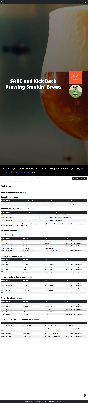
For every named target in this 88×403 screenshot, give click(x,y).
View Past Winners (80, 178)
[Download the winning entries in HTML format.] (20, 230)
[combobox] (51, 397)
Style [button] (51, 200)
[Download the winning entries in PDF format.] (18, 230)
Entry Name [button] (30, 200)
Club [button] (71, 200)
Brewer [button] (8, 200)
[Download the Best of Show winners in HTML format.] (26, 192)
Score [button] (51, 212)
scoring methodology (40, 224)
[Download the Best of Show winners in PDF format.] (24, 192)
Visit (22, 380)
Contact (81, 2)
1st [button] (29, 212)
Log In (85, 2)
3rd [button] (46, 212)
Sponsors (76, 2)
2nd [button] (37, 212)
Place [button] (2, 200)
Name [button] (25, 238)
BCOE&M (43, 401)
